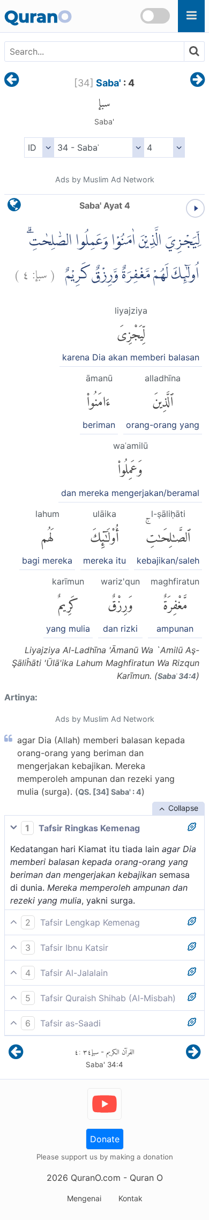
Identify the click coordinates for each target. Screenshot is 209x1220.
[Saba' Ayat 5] (197, 80)
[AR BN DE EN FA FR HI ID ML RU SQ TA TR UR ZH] (39, 147)
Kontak (130, 1198)
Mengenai (84, 1198)
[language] (14, 207)
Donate (105, 1139)
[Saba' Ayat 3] (11, 80)
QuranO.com (96, 1177)
